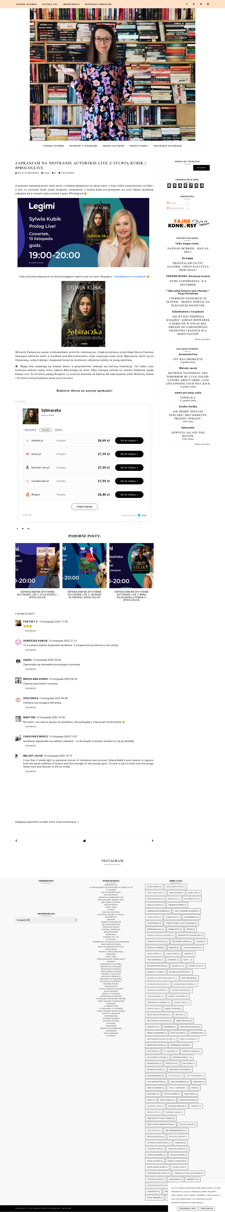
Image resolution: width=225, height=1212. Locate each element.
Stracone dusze (186, 1100)
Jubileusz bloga (111, 927)
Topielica (188, 397)
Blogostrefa (111, 905)
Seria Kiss (197, 1082)
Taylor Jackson (186, 1124)
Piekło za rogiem (187, 1039)
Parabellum (196, 1033)
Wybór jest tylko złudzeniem (187, 1173)
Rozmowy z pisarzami (84, 146)
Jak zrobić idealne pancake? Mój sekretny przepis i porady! (188, 415)
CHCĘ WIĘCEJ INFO (187, 1208)
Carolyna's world (35, 736)
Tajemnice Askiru (173, 1112)
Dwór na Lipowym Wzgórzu (159, 935)
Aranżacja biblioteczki (111, 897)
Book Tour (111, 907)
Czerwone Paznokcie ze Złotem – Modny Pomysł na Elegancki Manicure (188, 301)
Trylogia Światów (177, 1137)
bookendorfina (188, 354)
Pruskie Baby (153, 1063)
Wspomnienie (111, 1016)
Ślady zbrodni (153, 1197)
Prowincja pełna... (181, 1057)
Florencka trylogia (156, 941)
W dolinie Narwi (154, 1149)
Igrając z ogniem (154, 947)
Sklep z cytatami (111, 994)
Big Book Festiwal (111, 902)
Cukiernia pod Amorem (157, 911)
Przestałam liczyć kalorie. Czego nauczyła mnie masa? (188, 266)
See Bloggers (111, 991)
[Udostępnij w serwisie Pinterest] (28, 529)
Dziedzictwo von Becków (189, 935)
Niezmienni (168, 1027)
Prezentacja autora (111, 964)
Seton (193, 1088)
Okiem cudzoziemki (155, 1033)
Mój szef (179, 1015)
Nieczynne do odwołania (158, 1021)
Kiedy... (186, 960)
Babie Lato (192, 893)
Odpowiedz (31, 631)
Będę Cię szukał (154, 905)
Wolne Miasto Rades (156, 1167)
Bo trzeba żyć (190, 899)
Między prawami (172, 1008)
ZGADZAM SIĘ (206, 1208)
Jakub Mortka (153, 954)
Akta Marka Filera (174, 886)
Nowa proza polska (188, 1027)
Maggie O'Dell (180, 1002)
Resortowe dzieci (155, 1069)
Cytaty (111, 910)
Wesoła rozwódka (155, 1155)
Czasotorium (153, 923)
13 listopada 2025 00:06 (47, 660)
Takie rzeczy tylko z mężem (159, 1118)
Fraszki (111, 919)
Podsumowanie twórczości (111, 959)
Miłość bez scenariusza (158, 1015)
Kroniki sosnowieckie (178, 972)
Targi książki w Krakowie (111, 1001)
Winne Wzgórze (154, 1161)
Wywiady (111, 1023)
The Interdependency (174, 1130)
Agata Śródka (153, 886)
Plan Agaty (152, 1051)
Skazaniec (151, 1094)
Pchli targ (111, 957)
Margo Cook (152, 1008)
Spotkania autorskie (168, 146)
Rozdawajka (111, 986)
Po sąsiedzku (169, 1051)
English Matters (111, 912)
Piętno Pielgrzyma (155, 1045)
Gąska (27, 660)
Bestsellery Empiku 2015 (111, 900)
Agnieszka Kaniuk (35, 640)
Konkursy (111, 934)
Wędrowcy (191, 1179)
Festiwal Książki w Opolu (111, 915)
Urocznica (30, 698)
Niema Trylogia (183, 1021)
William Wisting (177, 1155)
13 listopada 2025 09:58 (53, 698)
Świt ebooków (111, 1033)
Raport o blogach (111, 974)
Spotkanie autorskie (111, 996)
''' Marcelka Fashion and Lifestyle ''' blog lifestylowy (188, 292)
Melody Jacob (188, 368)
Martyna (29, 717)
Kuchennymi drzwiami (157, 984)
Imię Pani (173, 947)
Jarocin (187, 954)
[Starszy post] (153, 840)
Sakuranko (188, 427)
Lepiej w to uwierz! (177, 996)
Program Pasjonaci (111, 969)
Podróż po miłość (190, 1051)
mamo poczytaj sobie (188, 392)
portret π (30, 621)
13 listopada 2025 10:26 (51, 717)
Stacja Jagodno (171, 1094)
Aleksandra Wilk (154, 893)
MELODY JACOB (33, 755)
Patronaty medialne (98, 4)
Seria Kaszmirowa (178, 1082)
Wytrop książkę (111, 1018)
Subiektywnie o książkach (188, 311)
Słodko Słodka (188, 406)
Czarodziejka (190, 917)
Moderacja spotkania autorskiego (111, 942)
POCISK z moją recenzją (111, 952)
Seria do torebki (154, 1088)
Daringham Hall (154, 929)
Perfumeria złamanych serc (160, 1039)
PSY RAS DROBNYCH (188, 359)
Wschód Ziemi (178, 1167)
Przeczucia (171, 1063)
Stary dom (189, 1094)
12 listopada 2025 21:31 (63, 640)
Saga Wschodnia (193, 1076)
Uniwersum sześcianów (157, 1143)
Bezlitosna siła (154, 899)
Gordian (199, 941)
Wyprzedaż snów (154, 1179)
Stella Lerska (166, 1100)
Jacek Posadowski (191, 947)
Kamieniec (172, 960)
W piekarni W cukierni (111, 1008)
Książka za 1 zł (111, 937)
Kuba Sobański (188, 978)
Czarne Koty (171, 917)
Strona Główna (26, 4)
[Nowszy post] (16, 840)
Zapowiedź (111, 1026)
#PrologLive (111, 885)
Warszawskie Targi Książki (111, 1011)
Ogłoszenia (67, 173)
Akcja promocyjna (111, 892)
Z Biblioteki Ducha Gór (157, 1185)
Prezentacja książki (111, 966)
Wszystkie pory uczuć (157, 1173)
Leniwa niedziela (154, 996)
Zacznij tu (50, 4)
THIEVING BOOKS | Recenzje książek (188, 276)
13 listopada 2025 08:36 (63, 679)
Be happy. (188, 258)
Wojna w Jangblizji (175, 1161)
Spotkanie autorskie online (111, 999)
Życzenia (111, 1036)
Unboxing (111, 1004)
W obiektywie (111, 1006)
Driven (189, 929)
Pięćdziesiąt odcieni (179, 1045)
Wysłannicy (174, 1179)
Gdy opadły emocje (180, 941)
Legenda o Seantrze (156, 990)
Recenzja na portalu (111, 981)
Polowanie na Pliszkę (156, 1057)
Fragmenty (111, 917)
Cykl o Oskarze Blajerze (185, 911)
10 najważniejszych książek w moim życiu (111, 887)
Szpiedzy (195, 1106)
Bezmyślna (173, 899)
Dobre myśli (174, 929)
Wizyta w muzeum (111, 1013)
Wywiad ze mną (111, 1021)
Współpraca (71, 4)
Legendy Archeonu (180, 990)
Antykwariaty (111, 895)
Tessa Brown (152, 1130)
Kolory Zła (177, 966)
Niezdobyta (152, 1027)
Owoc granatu (177, 1033)
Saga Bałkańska (154, 1076)
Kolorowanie (111, 932)
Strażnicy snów (154, 1106)
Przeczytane (139, 146)
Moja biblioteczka (111, 944)
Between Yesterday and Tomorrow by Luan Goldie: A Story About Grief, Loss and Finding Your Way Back (188, 378)
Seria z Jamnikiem (176, 1088)
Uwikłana (179, 1143)
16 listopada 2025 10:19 (58, 755)
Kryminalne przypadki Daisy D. (161, 978)
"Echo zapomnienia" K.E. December (188, 282)
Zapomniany (152, 1191)
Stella (150, 1100)
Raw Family (188, 1063)
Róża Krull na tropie (178, 1069)
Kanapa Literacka (111, 929)
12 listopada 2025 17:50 (53, 621)
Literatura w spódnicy (157, 1002)
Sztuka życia (153, 1112)
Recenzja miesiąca (111, 976)
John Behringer (154, 960)
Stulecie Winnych (176, 1106)
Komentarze (176, 208)
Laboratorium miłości (184, 984)
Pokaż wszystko (202, 339)
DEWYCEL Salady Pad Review (188, 434)
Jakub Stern (171, 954)
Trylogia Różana (154, 1137)
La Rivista (111, 939)
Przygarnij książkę (111, 971)
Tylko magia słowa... (188, 243)
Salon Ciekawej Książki (111, 989)
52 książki (111, 890)
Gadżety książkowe (111, 922)
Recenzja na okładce (111, 979)
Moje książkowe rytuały (111, 947)
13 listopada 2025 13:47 (63, 736)
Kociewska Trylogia (156, 966)
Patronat (111, 954)
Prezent (111, 961)
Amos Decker (175, 893)
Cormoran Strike (176, 905)
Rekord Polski (111, 984)
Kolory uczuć (195, 966)
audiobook (111, 1031)
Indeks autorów (113, 146)
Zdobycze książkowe (111, 1028)
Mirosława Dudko (35, 679)
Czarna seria (153, 917)
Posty (172, 203)
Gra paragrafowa (111, 924)
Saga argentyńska (155, 1082)
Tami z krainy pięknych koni (159, 1124)
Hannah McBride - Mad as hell (188, 250)
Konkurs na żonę (154, 972)
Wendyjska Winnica (176, 1149)
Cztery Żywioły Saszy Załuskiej (180, 923)
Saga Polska (174, 1076)
